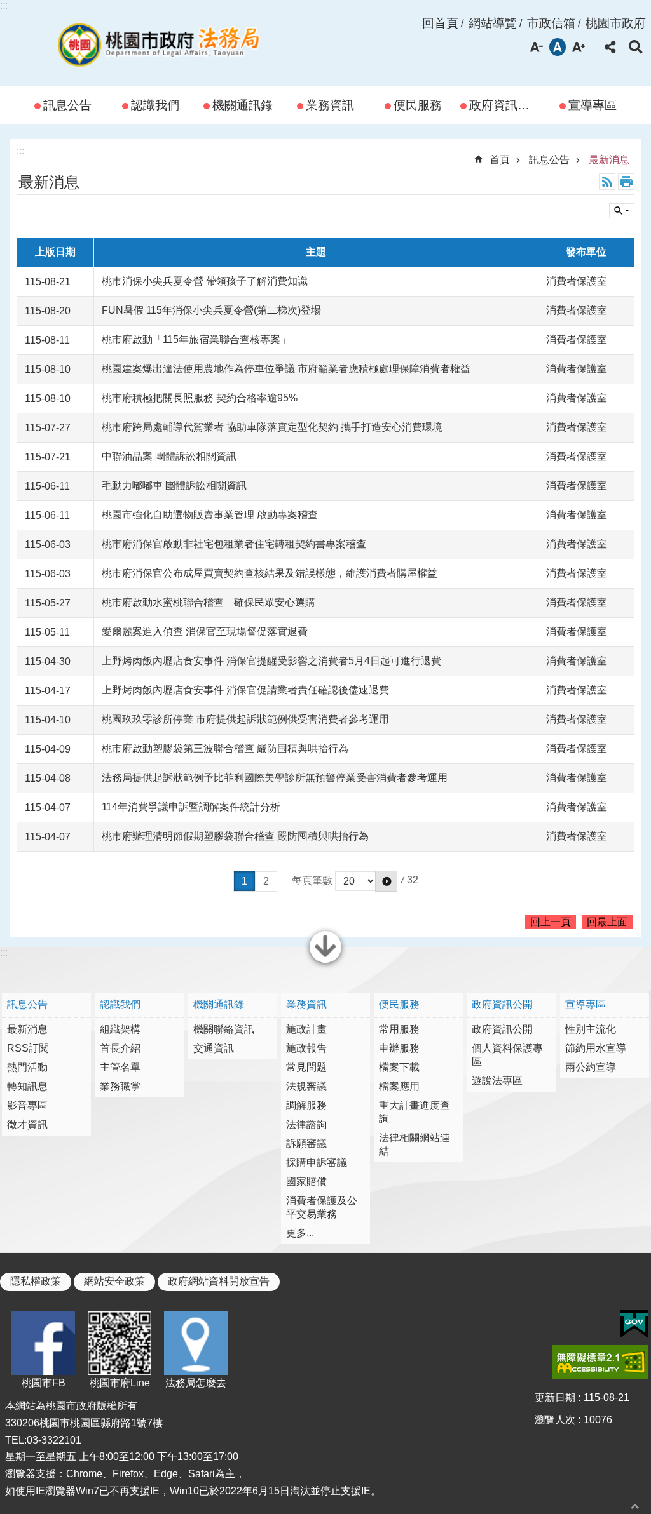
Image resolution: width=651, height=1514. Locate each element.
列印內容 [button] (626, 181)
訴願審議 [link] (306, 1143)
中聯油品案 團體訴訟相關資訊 (169, 456)
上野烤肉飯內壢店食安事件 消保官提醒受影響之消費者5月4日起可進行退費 (271, 660)
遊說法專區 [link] (497, 1080)
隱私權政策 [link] (35, 1281)
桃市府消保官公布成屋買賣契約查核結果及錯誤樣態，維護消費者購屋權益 (269, 573)
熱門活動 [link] (27, 1067)
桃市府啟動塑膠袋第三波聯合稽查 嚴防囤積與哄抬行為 (225, 748)
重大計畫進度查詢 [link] (414, 1112)
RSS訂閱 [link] (28, 1048)
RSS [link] (607, 181)
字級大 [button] (578, 47)
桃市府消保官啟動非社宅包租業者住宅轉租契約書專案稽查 (234, 544)
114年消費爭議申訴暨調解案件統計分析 (191, 806)
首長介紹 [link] (120, 1048)
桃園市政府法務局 (158, 42)
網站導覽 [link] (493, 23)
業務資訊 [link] (330, 105)
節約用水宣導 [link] (595, 1048)
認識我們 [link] (155, 105)
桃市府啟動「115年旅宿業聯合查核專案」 (196, 339)
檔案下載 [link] (399, 1067)
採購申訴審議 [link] (316, 1162)
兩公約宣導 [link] (590, 1067)
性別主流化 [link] (590, 1029)
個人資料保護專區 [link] (507, 1055)
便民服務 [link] (418, 105)
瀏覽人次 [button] (555, 1419)
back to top (635, 1506)
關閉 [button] (325, 961)
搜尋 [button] (636, 47)
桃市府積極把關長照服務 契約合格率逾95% (200, 397)
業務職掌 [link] (120, 1086)
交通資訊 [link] (213, 1048)
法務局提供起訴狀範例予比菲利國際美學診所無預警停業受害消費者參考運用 (275, 777)
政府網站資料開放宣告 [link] (219, 1281)
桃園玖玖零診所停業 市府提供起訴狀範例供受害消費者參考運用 (245, 719)
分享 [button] (610, 47)
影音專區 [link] (27, 1105)
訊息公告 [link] (67, 105)
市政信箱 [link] (551, 23)
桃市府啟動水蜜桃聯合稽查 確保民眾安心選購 (208, 602)
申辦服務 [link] (399, 1048)
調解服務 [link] (306, 1105)
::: (4, 5)
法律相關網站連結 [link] (414, 1144)
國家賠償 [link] (306, 1181)
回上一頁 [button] (550, 921)
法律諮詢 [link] (306, 1124)
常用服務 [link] (399, 1029)
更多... (300, 1233)
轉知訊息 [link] (27, 1086)
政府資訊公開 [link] (505, 105)
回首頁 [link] (440, 23)
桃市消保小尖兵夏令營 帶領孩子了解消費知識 (205, 281)
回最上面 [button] (607, 921)
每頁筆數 (312, 880)
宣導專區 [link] (592, 105)
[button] (386, 881)
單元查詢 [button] (621, 210)
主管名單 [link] (120, 1067)
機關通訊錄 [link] (242, 105)
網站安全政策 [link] (114, 1281)
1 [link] (244, 881)
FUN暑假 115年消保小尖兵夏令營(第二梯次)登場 (211, 310)
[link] (634, 1324)
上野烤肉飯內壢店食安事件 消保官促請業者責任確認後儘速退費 (245, 690)
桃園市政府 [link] (616, 23)
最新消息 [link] (609, 159)
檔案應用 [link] (399, 1086)
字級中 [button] (557, 47)
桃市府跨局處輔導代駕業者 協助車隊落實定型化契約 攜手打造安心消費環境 (272, 427)
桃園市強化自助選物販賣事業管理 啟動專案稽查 (210, 514)
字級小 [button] (536, 47)
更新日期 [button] (555, 1397)
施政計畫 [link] (306, 1029)
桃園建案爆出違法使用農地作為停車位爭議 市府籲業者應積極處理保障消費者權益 (286, 368)
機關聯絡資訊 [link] (223, 1029)
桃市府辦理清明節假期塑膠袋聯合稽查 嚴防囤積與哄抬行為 (235, 836)
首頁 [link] (500, 159)
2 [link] (266, 881)
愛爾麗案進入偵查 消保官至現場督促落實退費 (205, 631)
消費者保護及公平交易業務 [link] (321, 1207)
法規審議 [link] (306, 1086)
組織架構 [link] (120, 1029)
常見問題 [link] (306, 1067)
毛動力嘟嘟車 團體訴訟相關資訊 (174, 485)
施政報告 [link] (306, 1048)
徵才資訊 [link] (27, 1124)
